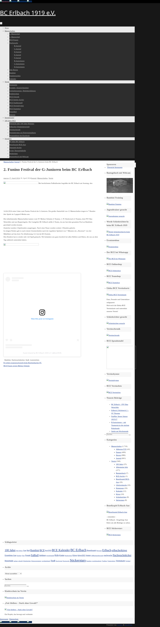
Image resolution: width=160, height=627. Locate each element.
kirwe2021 (82, 555)
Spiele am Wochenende (119, 431)
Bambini (7, 360)
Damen (118, 452)
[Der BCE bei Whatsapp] (116, 259)
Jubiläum (42, 555)
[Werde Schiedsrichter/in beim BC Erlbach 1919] (119, 235)
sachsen (16, 561)
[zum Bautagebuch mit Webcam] (120, 192)
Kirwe (118, 494)
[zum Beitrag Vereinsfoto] (114, 392)
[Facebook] (4, 1)
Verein (50, 178)
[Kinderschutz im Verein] (14, 598)
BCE (42, 550)
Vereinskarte (120, 561)
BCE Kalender (61, 550)
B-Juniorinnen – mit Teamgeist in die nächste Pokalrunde (120, 425)
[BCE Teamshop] (113, 283)
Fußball (35, 555)
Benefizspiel (91, 550)
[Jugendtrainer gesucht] (116, 216)
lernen (88, 555)
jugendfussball (50, 555)
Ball (28, 550)
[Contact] (13, 1)
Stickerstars (120, 500)
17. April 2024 (14, 178)
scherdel (20, 561)
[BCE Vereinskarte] (116, 295)
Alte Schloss (19, 550)
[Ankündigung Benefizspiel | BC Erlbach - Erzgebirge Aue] (117, 512)
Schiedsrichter (121, 497)
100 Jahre (119, 464)
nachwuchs (108, 555)
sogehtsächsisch (46, 561)
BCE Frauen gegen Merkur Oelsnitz (17, 366)
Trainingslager (111, 561)
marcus (6, 178)
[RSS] (29, 1)
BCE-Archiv (120, 476)
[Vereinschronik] (113, 335)
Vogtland (127, 561)
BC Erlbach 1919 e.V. (28, 13)
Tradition (104, 561)
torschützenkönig (97, 561)
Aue (24, 550)
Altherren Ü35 (121, 449)
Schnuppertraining (36, 561)
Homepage (120, 488)
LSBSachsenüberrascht (97, 555)
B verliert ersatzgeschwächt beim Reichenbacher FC (23, 363)
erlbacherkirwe (119, 550)
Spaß (27, 360)
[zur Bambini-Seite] (114, 204)
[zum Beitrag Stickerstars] (114, 535)
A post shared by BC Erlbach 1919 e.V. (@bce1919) (42, 353)
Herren (118, 455)
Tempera (120, 625)
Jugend (17, 162)
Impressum (4, 619)
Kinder (61, 555)
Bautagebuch (121, 473)
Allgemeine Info (122, 467)
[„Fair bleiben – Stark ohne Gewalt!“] (19, 610)
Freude (27, 555)
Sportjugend (59, 561)
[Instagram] (22, 1)
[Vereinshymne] (113, 380)
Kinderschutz (68, 555)
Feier (23, 555)
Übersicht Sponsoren (114, 167)
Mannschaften (9, 162)
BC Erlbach (78, 550)
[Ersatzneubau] (112, 247)
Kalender (119, 491)
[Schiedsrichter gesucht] (116, 323)
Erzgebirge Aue (10, 555)
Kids (57, 555)
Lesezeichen (34, 360)
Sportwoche (66, 561)
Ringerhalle (9, 561)
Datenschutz (13, 619)
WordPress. (128, 625)
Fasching (19, 555)
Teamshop (89, 561)
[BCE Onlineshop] (114, 271)
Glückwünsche (121, 485)
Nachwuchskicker (18, 360)
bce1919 (48, 550)
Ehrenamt (99, 550)
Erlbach (106, 550)
